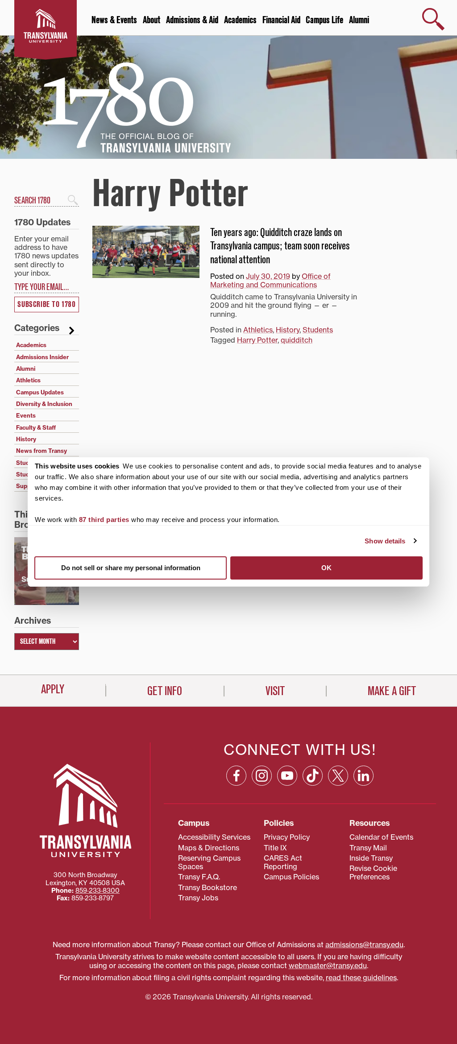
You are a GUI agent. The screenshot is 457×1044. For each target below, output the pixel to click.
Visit (275, 691)
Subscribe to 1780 (46, 304)
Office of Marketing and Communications (270, 280)
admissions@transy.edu (364, 944)
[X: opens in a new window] (338, 776)
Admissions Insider (42, 356)
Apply (52, 689)
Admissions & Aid (192, 20)
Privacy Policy (287, 837)
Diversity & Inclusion (44, 403)
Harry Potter (257, 340)
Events (26, 415)
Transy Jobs (198, 897)
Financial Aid (281, 20)
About (151, 20)
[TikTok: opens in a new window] (313, 776)
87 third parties (104, 519)
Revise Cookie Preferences (373, 872)
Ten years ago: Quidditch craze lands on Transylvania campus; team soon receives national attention (280, 246)
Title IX (275, 847)
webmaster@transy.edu (328, 965)
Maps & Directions (208, 847)
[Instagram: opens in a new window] (262, 776)
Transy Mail (368, 847)
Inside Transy (371, 857)
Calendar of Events (381, 837)
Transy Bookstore (207, 887)
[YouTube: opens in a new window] (287, 776)
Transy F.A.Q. (199, 876)
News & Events (114, 20)
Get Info (164, 691)
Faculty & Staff (36, 427)
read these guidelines (361, 977)
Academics (240, 20)
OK (326, 568)
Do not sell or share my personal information (130, 568)
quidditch (296, 340)
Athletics (258, 329)
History (287, 329)
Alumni (359, 20)
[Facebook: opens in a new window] (236, 776)
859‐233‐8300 (97, 891)
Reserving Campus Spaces (209, 862)
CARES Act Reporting (283, 862)
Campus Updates (40, 392)
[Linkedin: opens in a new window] (363, 776)
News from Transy (41, 450)
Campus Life (324, 20)
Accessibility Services (214, 837)
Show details (385, 541)
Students (318, 329)
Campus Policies (291, 876)
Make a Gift (392, 691)
